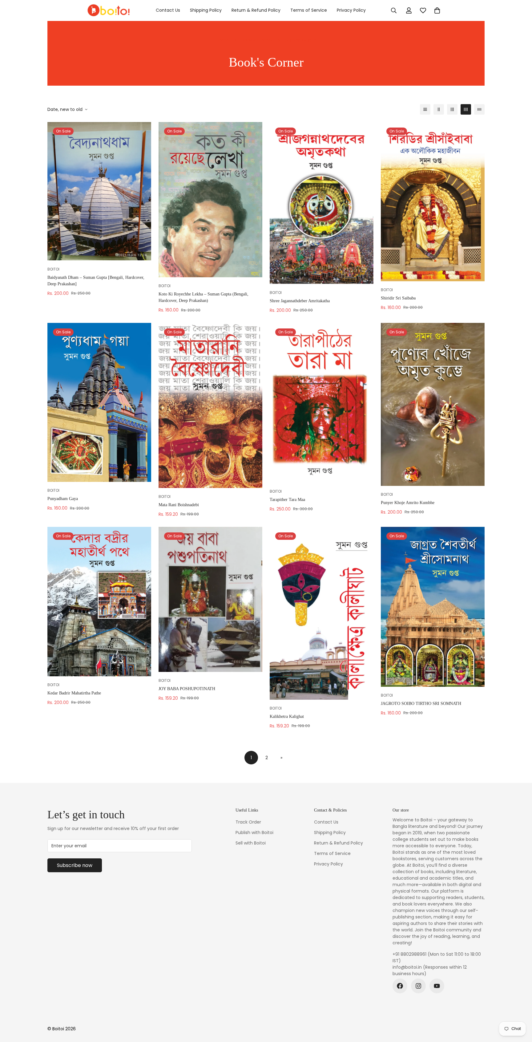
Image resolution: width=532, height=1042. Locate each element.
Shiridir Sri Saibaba (398, 298)
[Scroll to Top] (520, 1008)
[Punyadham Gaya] (99, 402)
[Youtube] (436, 986)
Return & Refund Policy (256, 10)
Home (222, 40)
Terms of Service (308, 10)
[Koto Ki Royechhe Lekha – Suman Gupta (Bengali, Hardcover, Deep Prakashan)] (210, 199)
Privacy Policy (351, 10)
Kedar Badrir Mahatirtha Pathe (74, 693)
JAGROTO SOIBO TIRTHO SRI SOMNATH (421, 703)
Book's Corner (257, 40)
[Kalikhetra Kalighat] (321, 613)
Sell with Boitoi (251, 843)
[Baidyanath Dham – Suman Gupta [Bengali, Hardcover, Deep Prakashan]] (99, 191)
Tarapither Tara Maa (287, 499)
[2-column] (438, 109)
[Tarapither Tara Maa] (321, 403)
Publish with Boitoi (254, 832)
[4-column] (466, 109)
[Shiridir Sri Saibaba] (433, 201)
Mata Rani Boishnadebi (179, 505)
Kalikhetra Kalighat (287, 716)
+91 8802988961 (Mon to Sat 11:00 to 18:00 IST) (437, 957)
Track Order (248, 822)
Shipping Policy (206, 10)
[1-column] (425, 109)
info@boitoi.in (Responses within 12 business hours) (430, 970)
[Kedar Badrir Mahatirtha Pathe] (99, 601)
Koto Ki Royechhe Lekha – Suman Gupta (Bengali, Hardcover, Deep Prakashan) (203, 297)
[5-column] (479, 109)
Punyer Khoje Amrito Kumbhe (407, 502)
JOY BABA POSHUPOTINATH (187, 688)
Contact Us (168, 10)
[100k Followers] (418, 986)
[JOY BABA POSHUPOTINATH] (210, 599)
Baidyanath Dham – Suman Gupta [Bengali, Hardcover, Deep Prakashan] (95, 280)
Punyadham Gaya (62, 498)
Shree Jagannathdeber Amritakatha (300, 301)
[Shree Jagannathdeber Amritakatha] (321, 203)
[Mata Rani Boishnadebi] (210, 405)
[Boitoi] (108, 10)
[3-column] (452, 109)
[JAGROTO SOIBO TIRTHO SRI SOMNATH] (433, 607)
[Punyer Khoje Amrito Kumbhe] (433, 404)
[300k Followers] (400, 986)
